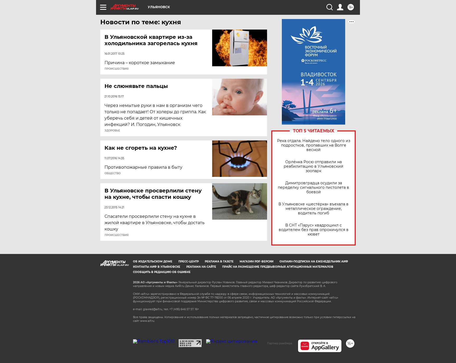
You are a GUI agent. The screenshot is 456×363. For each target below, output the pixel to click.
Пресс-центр (188, 261)
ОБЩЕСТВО (112, 173)
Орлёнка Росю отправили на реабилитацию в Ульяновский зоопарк (313, 166)
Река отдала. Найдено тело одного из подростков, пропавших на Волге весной (313, 145)
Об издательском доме (152, 261)
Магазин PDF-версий (256, 261)
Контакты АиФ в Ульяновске (156, 266)
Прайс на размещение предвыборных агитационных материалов (277, 266)
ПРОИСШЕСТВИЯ (116, 69)
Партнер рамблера (279, 343)
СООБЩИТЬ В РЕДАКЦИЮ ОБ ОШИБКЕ (162, 272)
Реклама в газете (219, 261)
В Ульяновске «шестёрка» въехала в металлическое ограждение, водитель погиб (313, 208)
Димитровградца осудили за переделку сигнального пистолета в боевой (313, 187)
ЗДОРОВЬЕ (112, 130)
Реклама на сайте (201, 266)
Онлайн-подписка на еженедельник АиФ (313, 261)
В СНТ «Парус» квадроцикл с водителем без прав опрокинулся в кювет (314, 230)
